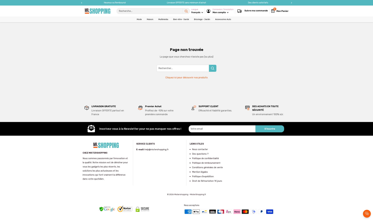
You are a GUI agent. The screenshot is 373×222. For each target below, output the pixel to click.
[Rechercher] (186, 11)
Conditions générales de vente (207, 167)
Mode (139, 19)
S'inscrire (269, 128)
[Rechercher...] (212, 68)
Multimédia (163, 19)
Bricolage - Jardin (202, 19)
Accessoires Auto (223, 19)
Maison (150, 19)
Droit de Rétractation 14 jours (207, 181)
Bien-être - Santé (181, 19)
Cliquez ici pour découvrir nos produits (186, 77)
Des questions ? (200, 154)
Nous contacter (200, 149)
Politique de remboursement (206, 163)
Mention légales (200, 172)
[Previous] (81, 2)
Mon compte (219, 12)
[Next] (291, 2)
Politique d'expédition (203, 176)
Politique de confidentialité (205, 158)
